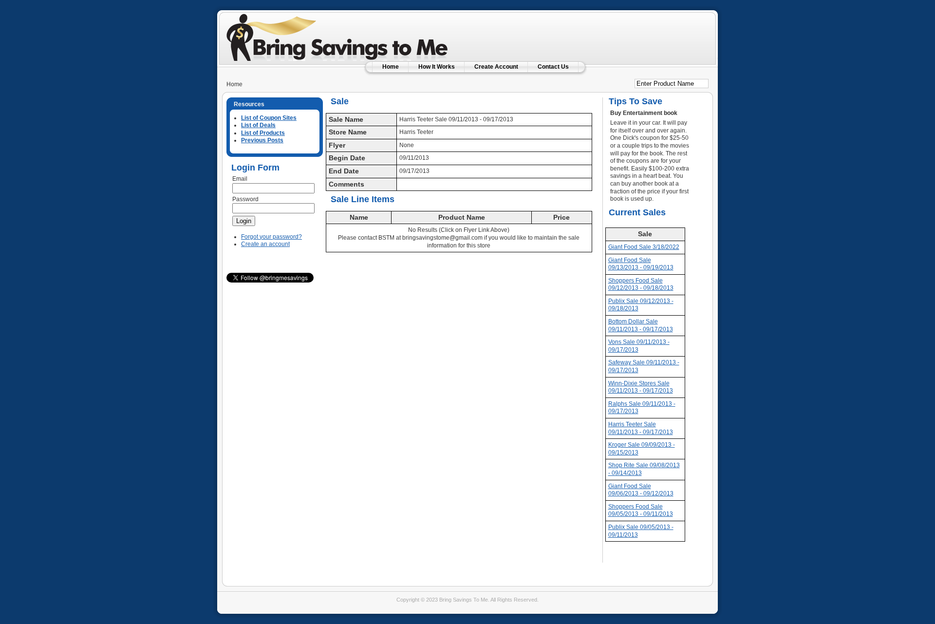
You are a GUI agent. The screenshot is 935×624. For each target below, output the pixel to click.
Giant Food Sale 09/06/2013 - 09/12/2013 (640, 490)
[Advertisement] (594, 31)
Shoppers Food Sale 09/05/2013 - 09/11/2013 (640, 510)
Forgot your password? (271, 236)
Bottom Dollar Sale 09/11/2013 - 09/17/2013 (640, 325)
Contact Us (553, 66)
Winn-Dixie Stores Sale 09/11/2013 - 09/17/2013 (640, 387)
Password (245, 199)
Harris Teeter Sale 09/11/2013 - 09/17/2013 (640, 428)
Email (239, 178)
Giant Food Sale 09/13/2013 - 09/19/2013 (640, 264)
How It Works (436, 66)
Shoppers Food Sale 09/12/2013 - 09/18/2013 (640, 284)
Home (390, 66)
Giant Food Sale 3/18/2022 (643, 247)
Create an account (265, 244)
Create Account (496, 66)
